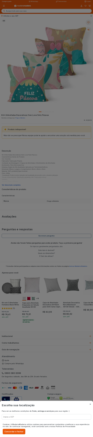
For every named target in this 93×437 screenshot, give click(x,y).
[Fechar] (90, 404)
